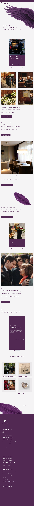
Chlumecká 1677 (7, 458)
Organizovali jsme (6, 216)
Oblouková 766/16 (7, 460)
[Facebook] (5, 432)
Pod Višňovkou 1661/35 (8, 445)
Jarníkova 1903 (6, 443)
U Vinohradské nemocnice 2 (9, 441)
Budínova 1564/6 (7, 452)
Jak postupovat (5, 116)
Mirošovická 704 (9, 462)
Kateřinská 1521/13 (7, 437)
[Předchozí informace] (0, 0)
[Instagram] (3, 432)
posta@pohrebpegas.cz (7, 486)
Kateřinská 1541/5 (7, 439)
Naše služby (4, 135)
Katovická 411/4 (7, 456)
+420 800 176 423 (6, 34)
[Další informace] (33, 0)
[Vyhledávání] (30, 3)
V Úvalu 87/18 (6, 473)
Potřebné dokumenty (17, 34)
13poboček (25, 34)
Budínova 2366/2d (7, 454)
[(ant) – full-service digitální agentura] (17, 502)
